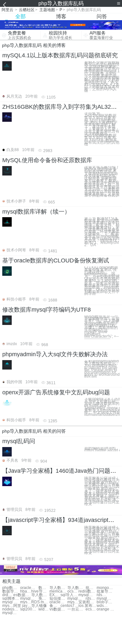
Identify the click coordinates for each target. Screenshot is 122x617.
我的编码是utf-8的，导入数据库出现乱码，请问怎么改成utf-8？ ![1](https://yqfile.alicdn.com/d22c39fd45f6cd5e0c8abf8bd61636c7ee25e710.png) (102, 449)
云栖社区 (26, 9)
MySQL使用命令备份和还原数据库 (47, 160)
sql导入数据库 (69, 595)
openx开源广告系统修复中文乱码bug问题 (56, 392)
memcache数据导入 (58, 591)
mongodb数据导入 (106, 588)
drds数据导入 (7, 595)
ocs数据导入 (72, 591)
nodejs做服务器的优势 (11, 609)
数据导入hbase (11, 591)
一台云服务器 (76, 609)
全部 (20, 16)
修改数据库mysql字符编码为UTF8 (46, 309)
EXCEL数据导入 (55, 595)
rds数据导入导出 (102, 595)
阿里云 (7, 9)
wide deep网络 (43, 609)
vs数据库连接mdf (58, 609)
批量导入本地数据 (106, 591)
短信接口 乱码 (58, 598)
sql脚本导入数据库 (11, 598)
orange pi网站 (106, 609)
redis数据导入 (87, 591)
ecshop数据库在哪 (91, 609)
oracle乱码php (29, 588)
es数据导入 (22, 595)
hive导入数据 (40, 591)
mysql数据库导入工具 (29, 598)
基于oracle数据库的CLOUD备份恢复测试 (55, 260)
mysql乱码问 (18, 441)
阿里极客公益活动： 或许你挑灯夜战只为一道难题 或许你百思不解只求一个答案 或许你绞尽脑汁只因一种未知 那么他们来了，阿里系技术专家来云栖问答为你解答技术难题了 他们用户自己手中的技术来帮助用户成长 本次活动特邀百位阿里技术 (101, 491)
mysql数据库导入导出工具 (25, 602)
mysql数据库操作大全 (11, 613)
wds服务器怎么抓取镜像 (102, 606)
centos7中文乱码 (69, 606)
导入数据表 (40, 595)
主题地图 (47, 9)
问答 (102, 16)
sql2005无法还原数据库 (29, 609)
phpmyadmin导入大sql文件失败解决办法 (55, 354)
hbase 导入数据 (25, 591)
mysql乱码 (76, 598)
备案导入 (55, 606)
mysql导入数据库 (87, 595)
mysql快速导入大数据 (7, 606)
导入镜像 (39, 606)
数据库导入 (43, 588)
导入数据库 (58, 588)
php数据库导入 (11, 588)
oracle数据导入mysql (58, 602)
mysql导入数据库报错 (106, 598)
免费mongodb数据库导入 (43, 598)
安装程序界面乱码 (87, 602)
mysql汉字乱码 (72, 602)
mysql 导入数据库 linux (11, 602)
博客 (61, 16)
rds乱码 (91, 598)
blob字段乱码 (106, 602)
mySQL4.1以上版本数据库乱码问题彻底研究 (60, 55)
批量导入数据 (91, 588)
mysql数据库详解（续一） (36, 211)
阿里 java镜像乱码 (22, 606)
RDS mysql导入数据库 (40, 602)
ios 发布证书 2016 (87, 606)
